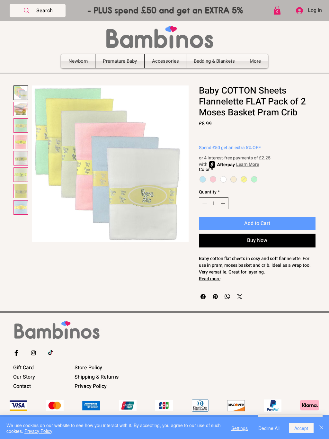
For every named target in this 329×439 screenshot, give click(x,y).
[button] (165, 10)
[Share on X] (240, 296)
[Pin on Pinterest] (215, 296)
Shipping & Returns (97, 377)
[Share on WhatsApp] (227, 296)
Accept (301, 428)
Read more (209, 278)
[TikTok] (50, 353)
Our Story (24, 377)
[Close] (321, 428)
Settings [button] (239, 428)
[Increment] (223, 203)
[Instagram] (33, 353)
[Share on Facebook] (203, 296)
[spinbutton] (213, 203)
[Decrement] (204, 203)
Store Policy (88, 368)
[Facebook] (16, 353)
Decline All (269, 428)
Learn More (247, 164)
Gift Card (23, 368)
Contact (22, 386)
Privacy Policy (91, 386)
